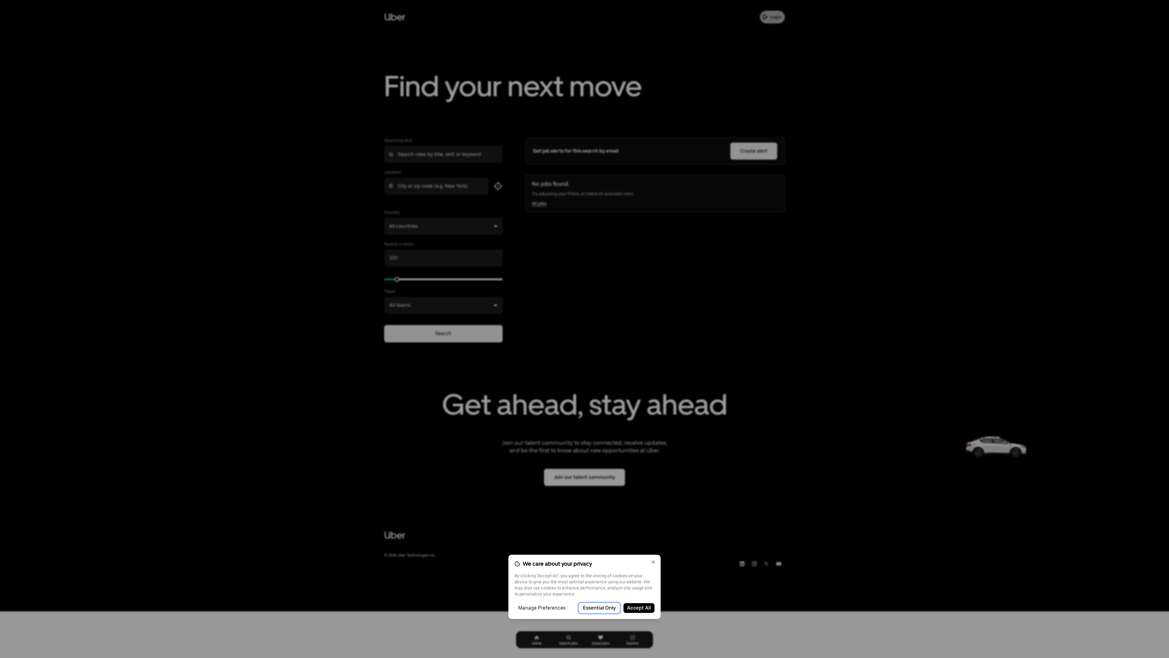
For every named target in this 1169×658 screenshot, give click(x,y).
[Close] (653, 562)
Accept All (639, 608)
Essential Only (599, 608)
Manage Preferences (542, 608)
